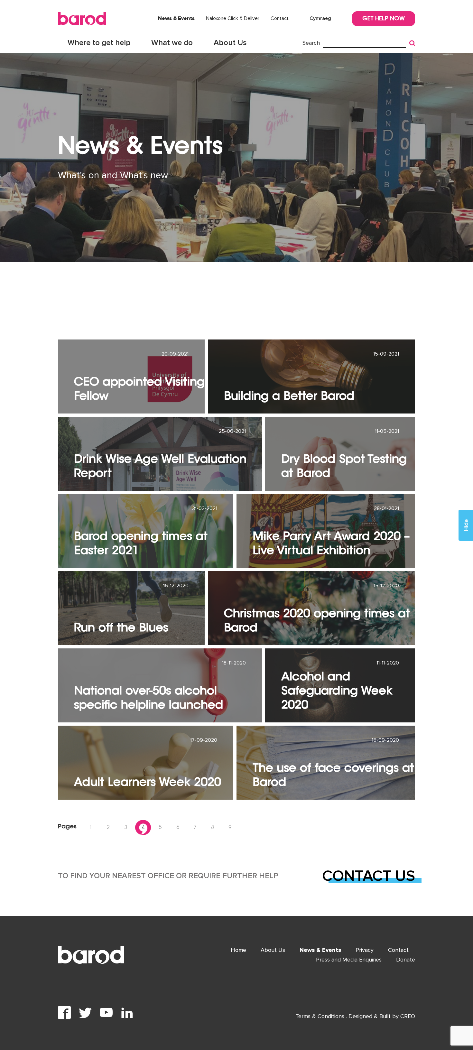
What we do (172, 42)
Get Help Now (383, 19)
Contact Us (368, 876)
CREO (407, 1016)
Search (311, 43)
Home (238, 949)
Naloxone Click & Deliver (232, 18)
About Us (230, 42)
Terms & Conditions (320, 1016)
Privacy (365, 949)
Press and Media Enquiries (349, 959)
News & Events (176, 18)
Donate (405, 959)
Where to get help (99, 42)
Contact (280, 18)
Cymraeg (320, 18)
